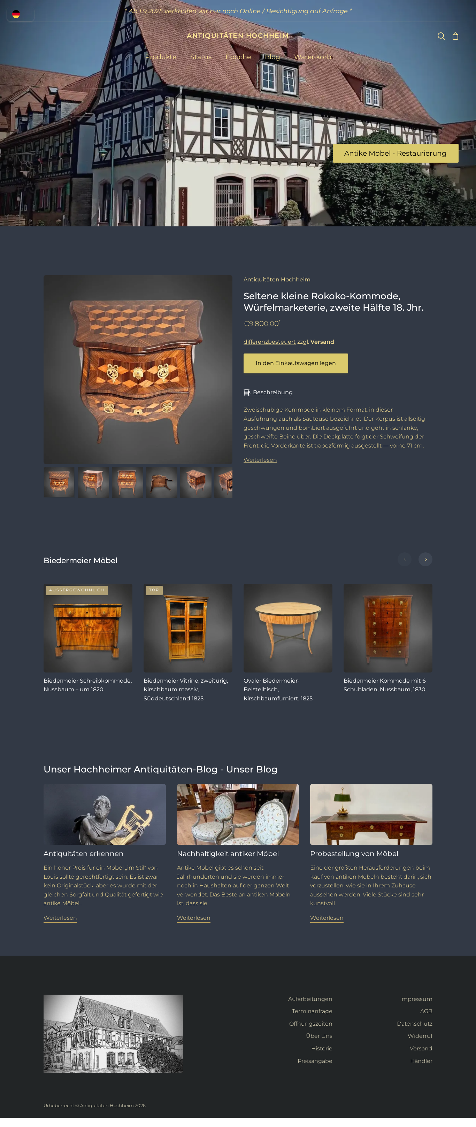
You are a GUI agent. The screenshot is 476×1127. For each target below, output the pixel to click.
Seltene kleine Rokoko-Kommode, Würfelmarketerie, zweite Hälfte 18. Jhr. (334, 301)
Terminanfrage (312, 1011)
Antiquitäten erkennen (84, 853)
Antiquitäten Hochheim (277, 279)
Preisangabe (315, 1061)
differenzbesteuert (270, 342)
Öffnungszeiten (310, 1023)
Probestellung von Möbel (354, 853)
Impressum (416, 999)
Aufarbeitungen (310, 999)
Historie (321, 1048)
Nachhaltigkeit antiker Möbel (228, 853)
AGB (426, 1011)
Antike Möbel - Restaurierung (395, 153)
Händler (421, 1061)
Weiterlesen (260, 460)
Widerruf (420, 1036)
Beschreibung (273, 392)
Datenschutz (414, 1023)
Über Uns (319, 1036)
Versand (421, 1048)
